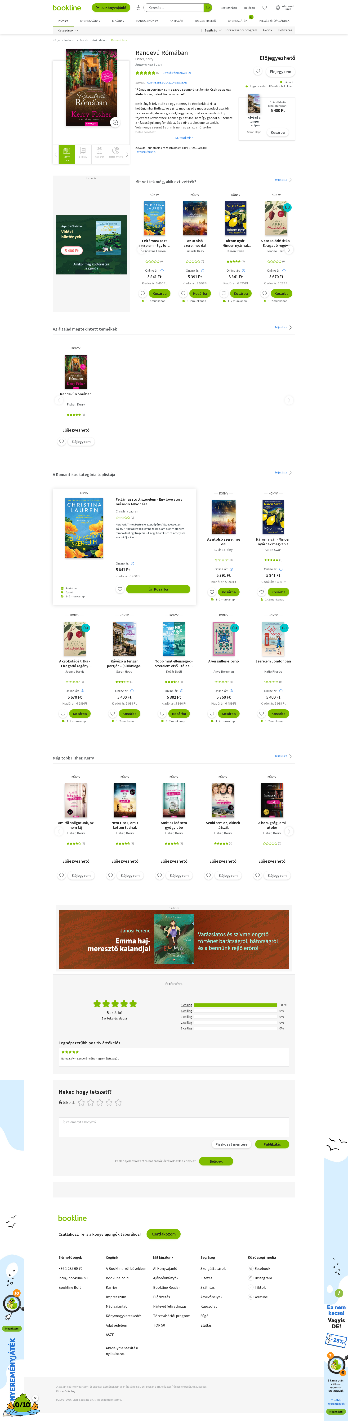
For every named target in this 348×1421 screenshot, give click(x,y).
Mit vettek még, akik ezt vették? (165, 181)
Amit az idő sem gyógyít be (174, 825)
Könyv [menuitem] (63, 20)
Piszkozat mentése (231, 1144)
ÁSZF (110, 1334)
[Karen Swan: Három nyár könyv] (235, 218)
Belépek (249, 7)
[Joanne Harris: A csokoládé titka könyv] (276, 218)
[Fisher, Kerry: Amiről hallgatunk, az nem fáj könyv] (76, 800)
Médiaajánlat (116, 1306)
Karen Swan (236, 251)
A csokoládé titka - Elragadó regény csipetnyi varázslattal (276, 243)
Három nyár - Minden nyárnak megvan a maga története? (235, 243)
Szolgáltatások (213, 1268)
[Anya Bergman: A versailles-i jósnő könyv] (224, 639)
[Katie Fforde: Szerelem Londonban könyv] (273, 639)
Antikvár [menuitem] (176, 20)
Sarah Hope (124, 671)
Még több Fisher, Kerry (73, 758)
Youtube (261, 1296)
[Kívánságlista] (264, 7)
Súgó (205, 1315)
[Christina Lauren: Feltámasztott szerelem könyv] (154, 218)
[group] (66, 154)
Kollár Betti (174, 671)
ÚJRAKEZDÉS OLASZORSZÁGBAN (167, 82)
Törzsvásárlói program (241, 30)
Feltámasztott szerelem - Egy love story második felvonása (154, 243)
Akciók (267, 30)
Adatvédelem (116, 1325)
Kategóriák (65, 30)
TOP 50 (159, 1325)
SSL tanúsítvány (65, 1391)
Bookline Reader (166, 1287)
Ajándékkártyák (165, 1277)
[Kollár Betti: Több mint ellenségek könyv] (174, 639)
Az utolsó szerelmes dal (195, 243)
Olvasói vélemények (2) (176, 73)
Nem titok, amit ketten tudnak (125, 825)
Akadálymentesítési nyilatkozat (122, 1351)
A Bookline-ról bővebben (126, 1268)
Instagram (263, 1277)
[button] (127, 154)
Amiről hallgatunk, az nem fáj (76, 825)
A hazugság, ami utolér (272, 825)
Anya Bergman (224, 671)
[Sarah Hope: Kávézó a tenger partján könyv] (124, 639)
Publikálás (272, 1144)
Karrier (111, 1287)
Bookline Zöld (117, 1277)
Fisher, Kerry (76, 404)
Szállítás (208, 1287)
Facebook (262, 1268)
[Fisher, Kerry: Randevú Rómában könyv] (91, 87)
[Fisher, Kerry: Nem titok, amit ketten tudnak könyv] (125, 800)
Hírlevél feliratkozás (170, 1306)
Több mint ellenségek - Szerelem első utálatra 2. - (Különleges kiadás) (174, 663)
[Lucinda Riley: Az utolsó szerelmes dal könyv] (195, 218)
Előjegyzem (280, 71)
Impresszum (116, 1296)
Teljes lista (281, 179)
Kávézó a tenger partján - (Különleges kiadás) (124, 663)
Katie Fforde (273, 671)
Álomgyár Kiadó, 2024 (148, 64)
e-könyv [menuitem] (118, 20)
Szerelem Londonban (273, 661)
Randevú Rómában (76, 394)
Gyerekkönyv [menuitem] (90, 20)
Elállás (206, 1325)
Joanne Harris (276, 251)
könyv (154, 195)
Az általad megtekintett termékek (85, 329)
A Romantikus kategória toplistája (84, 474)
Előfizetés (285, 30)
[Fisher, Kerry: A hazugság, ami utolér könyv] (272, 800)
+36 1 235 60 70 (70, 1268)
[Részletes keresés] (138, 7)
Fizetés (206, 1277)
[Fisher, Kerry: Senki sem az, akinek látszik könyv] (223, 800)
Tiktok (260, 1287)
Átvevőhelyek (211, 1296)
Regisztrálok (229, 7)
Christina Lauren (154, 251)
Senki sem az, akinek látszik (223, 825)
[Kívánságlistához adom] (258, 70)
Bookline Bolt (69, 1287)
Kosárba (278, 132)
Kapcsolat (209, 1306)
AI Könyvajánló (114, 7)
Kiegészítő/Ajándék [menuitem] (274, 20)
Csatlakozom (164, 1234)
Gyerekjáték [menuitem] (240, 19)
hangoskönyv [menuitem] (147, 20)
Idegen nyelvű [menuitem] (205, 20)
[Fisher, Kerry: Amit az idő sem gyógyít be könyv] (174, 800)
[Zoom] (115, 122)
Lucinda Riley (195, 251)
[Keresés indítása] (208, 7)
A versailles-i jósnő (223, 661)
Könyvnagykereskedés (124, 1315)
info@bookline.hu (73, 1277)
